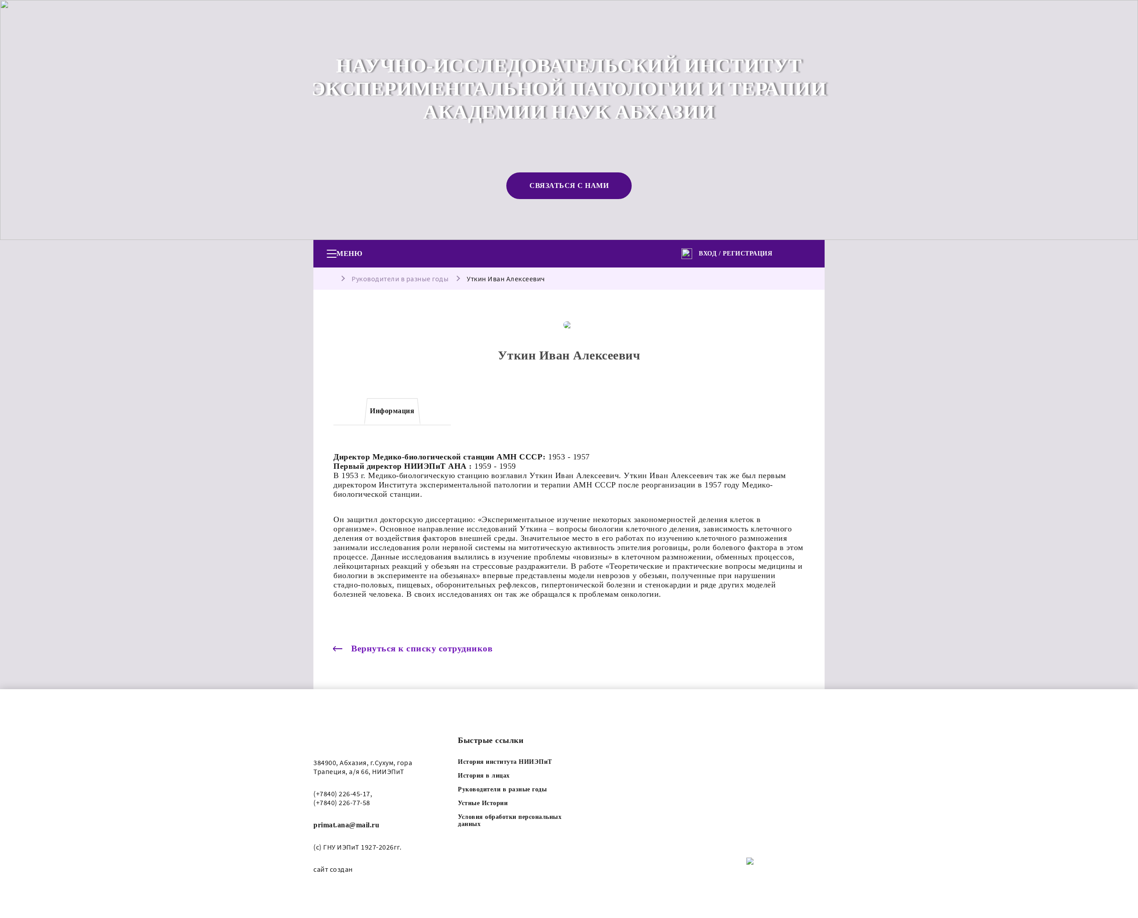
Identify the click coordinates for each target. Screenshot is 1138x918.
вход (708, 253)
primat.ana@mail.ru (346, 825)
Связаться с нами (569, 185)
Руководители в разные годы (400, 278)
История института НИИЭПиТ (505, 761)
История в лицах (484, 775)
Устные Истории (483, 803)
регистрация (748, 253)
